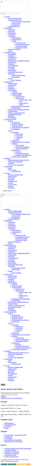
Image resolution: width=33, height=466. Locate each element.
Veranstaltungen (12, 181)
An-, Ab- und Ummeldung (15, 165)
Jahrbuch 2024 (12, 176)
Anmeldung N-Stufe (10, 455)
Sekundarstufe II (16, 39)
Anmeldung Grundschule (11, 452)
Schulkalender (16, 122)
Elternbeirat (11, 73)
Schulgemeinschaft (9, 52)
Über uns (7, 173)
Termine (10, 121)
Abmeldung (15, 140)
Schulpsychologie (17, 93)
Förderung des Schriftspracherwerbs (18, 109)
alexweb (15, 461)
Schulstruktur (8, 28)
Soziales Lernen (20, 96)
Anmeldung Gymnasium (11, 453)
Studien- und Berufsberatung (16, 113)
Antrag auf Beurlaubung (11, 456)
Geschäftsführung (13, 65)
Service (10, 130)
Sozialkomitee (12, 117)
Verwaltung (11, 67)
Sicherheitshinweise (14, 26)
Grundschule (11, 34)
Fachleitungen (12, 62)
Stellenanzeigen (12, 83)
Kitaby (10, 168)
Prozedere (18, 152)
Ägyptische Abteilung (14, 49)
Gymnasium (11, 36)
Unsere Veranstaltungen (15, 18)
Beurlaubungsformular (21, 153)
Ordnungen (11, 31)
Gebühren (15, 144)
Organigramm (12, 54)
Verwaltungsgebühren (21, 148)
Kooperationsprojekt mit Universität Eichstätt (22, 45)
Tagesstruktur (16, 129)
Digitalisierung (16, 25)
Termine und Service (10, 119)
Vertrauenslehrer (13, 111)
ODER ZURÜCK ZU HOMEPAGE (11, 398)
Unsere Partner (12, 184)
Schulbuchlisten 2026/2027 (19, 157)
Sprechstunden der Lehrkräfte (20, 127)
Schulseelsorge (16, 108)
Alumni (10, 78)
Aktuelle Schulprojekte (14, 20)
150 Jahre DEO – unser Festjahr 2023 (15, 435)
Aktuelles (7, 16)
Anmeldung (15, 132)
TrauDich (14, 91)
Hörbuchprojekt (16, 171)
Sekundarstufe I (16, 38)
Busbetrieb (7, 158)
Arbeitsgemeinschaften (14, 114)
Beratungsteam (12, 90)
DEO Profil (11, 178)
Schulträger (11, 56)
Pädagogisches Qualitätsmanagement (18, 60)
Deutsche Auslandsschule (15, 174)
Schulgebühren (19, 145)
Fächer (10, 51)
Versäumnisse (16, 150)
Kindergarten (12, 33)
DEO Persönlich (16, 80)
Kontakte (10, 186)
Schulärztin (11, 88)
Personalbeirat (12, 70)
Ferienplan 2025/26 (17, 124)
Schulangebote (8, 82)
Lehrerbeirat (11, 69)
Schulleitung (11, 59)
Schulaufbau (11, 29)
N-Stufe (14, 41)
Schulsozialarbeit (17, 95)
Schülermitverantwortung (15, 72)
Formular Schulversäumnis (23, 155)
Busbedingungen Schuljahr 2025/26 (18, 160)
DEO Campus (12, 170)
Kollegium (11, 64)
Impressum (11, 187)
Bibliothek (11, 116)
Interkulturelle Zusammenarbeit (21, 106)
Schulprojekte (8, 166)
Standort (10, 183)
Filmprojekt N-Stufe (21, 47)
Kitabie (6, 428)
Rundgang (11, 179)
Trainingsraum (12, 85)
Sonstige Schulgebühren (22, 147)
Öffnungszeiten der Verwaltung (21, 142)
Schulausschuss (12, 57)
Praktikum (11, 86)
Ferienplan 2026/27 (17, 126)
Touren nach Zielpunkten (15, 161)
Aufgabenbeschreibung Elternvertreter (18, 76)
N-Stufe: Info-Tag (20, 43)
